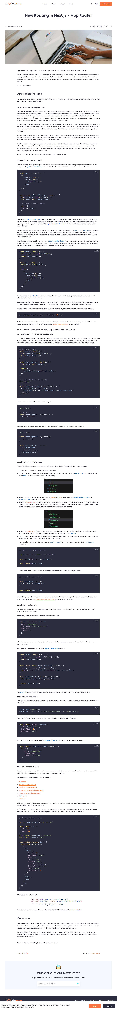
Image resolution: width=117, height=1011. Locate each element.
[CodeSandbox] (96, 4)
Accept (95, 1006)
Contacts (110, 1000)
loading (53, 497)
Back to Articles (23, 953)
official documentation (60, 324)
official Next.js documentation (45, 599)
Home (45, 4)
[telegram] (107, 27)
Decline (109, 1006)
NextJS (98, 953)
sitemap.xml (23, 796)
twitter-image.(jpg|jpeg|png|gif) (29, 793)
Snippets (62, 4)
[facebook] (94, 27)
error (60, 497)
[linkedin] (101, 27)
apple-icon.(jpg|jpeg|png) (27, 784)
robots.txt (22, 799)
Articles (53, 4)
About (71, 4)
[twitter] (98, 27)
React (93, 953)
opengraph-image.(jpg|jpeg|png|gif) (31, 790)
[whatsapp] (104, 27)
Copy (96, 172)
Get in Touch (105, 4)
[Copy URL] (111, 27)
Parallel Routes (31, 531)
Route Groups (30, 502)
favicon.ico (22, 782)
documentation (76, 910)
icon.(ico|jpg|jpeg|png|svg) (28, 787)
